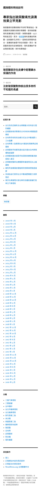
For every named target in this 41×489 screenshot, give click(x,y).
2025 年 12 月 (10, 233)
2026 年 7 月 (10, 221)
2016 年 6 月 (10, 373)
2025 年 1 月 (10, 248)
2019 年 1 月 (10, 291)
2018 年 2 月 (10, 321)
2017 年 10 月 (10, 333)
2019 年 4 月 (10, 282)
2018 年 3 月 (10, 318)
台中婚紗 (8, 406)
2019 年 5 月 (10, 279)
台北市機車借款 (11, 409)
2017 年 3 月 (10, 346)
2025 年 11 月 (10, 236)
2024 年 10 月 (10, 257)
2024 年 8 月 (10, 263)
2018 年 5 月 (10, 312)
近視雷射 (8, 434)
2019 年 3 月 (10, 285)
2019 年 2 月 (10, 288)
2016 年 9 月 (10, 364)
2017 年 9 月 (10, 336)
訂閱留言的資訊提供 (13, 464)
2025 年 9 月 (10, 239)
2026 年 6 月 (10, 224)
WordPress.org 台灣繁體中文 (17, 467)
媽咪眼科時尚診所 (13, 7)
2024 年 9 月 (10, 260)
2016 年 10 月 (10, 361)
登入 (7, 458)
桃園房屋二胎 (10, 421)
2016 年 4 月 (10, 379)
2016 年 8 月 (10, 367)
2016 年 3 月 (10, 382)
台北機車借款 (10, 412)
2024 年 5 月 (10, 272)
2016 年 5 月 (10, 376)
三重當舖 (8, 403)
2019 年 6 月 (10, 275)
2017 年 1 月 (10, 352)
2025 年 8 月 (10, 242)
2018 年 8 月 (10, 306)
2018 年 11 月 (10, 297)
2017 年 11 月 (10, 330)
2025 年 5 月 (10, 245)
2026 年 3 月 (10, 227)
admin (8, 54)
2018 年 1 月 (10, 324)
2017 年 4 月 (10, 343)
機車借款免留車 (11, 424)
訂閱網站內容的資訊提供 (15, 461)
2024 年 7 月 (10, 266)
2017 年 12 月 (10, 327)
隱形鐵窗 (8, 440)
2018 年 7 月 (10, 309)
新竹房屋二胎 (10, 415)
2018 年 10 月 (10, 300)
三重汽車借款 (10, 400)
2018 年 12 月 (10, 294)
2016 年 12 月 (10, 355)
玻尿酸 (21, 36)
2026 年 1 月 (10, 230)
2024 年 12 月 (10, 251)
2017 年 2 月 (10, 349)
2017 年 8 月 (10, 339)
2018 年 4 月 (10, 315)
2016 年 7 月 (10, 370)
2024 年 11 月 (10, 254)
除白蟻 (8, 437)
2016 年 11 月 (10, 358)
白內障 (8, 431)
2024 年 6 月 (10, 269)
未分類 (8, 418)
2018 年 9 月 (10, 303)
